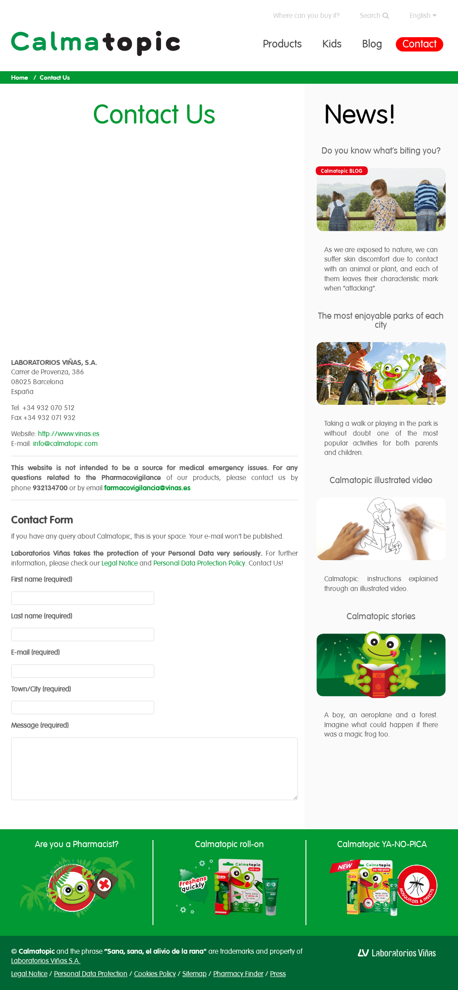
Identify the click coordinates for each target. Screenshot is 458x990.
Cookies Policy (155, 973)
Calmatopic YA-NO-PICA (382, 844)
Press (278, 973)
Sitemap (194, 973)
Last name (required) (41, 616)
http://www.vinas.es (68, 433)
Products (282, 44)
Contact (420, 44)
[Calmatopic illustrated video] (381, 529)
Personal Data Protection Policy (199, 563)
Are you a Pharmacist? (77, 844)
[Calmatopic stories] (381, 665)
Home (19, 77)
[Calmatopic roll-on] (229, 887)
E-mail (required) (35, 652)
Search (371, 16)
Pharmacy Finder (238, 973)
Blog (372, 44)
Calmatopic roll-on (229, 844)
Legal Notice (120, 563)
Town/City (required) (41, 689)
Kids (332, 44)
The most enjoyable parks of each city (381, 320)
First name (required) (41, 579)
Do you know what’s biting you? (381, 150)
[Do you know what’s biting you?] (381, 199)
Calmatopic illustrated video (381, 480)
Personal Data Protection (90, 973)
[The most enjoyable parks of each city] (381, 373)
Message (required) (40, 725)
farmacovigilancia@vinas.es (147, 488)
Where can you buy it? (306, 16)
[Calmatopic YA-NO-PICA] (382, 887)
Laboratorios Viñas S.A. (46, 960)
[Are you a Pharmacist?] (77, 887)
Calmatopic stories (381, 616)
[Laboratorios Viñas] (397, 952)
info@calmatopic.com (65, 443)
